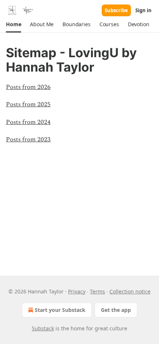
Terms (97, 291)
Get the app (116, 309)
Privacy (76, 291)
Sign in (143, 10)
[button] (13, 24)
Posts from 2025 (28, 104)
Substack (43, 328)
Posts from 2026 (28, 87)
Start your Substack (60, 309)
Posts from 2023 (28, 139)
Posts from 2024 (28, 122)
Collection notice (129, 291)
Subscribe (116, 10)
